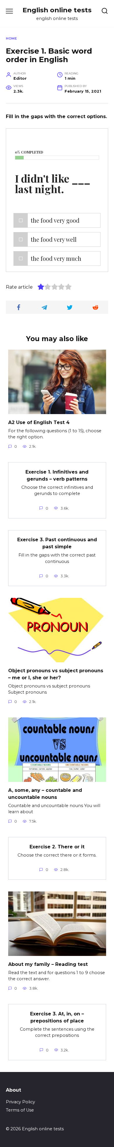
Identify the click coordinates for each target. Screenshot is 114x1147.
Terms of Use (20, 1110)
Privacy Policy (20, 1102)
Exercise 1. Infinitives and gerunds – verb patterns (57, 475)
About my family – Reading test (48, 964)
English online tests (57, 10)
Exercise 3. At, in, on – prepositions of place (57, 1017)
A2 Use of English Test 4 (39, 422)
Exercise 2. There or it (57, 846)
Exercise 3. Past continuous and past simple (57, 543)
